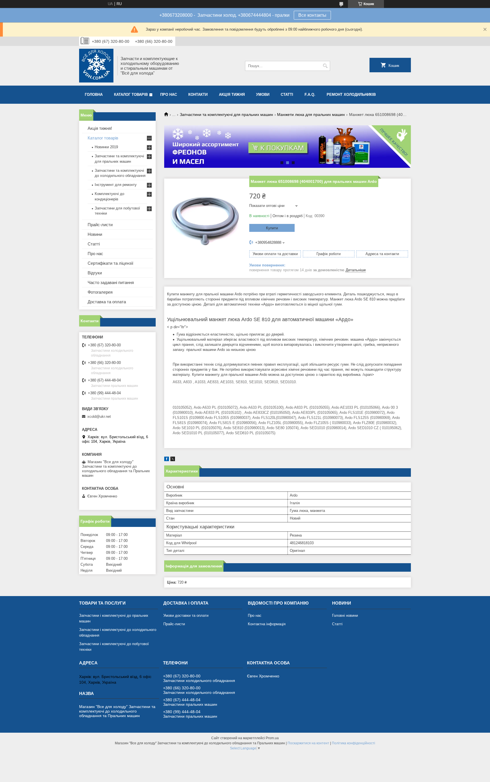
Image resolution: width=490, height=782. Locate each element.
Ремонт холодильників (351, 94)
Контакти (198, 94)
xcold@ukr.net (99, 416)
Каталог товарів (131, 94)
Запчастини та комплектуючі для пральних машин (226, 114)
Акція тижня (232, 94)
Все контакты (312, 15)
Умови (262, 94)
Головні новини (345, 615)
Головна (94, 94)
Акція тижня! (100, 128)
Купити (272, 228)
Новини (95, 234)
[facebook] (166, 460)
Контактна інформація (267, 624)
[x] (172, 460)
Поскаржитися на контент (308, 743)
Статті (287, 94)
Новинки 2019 (106, 147)
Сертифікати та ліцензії (110, 263)
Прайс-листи (100, 224)
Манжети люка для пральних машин (311, 114)
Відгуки (95, 272)
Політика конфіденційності (353, 743)
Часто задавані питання (111, 282)
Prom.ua (272, 738)
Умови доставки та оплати (185, 615)
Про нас (168, 94)
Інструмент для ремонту (116, 185)
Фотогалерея (100, 292)
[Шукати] (325, 66)
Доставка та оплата (107, 301)
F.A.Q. (310, 94)
